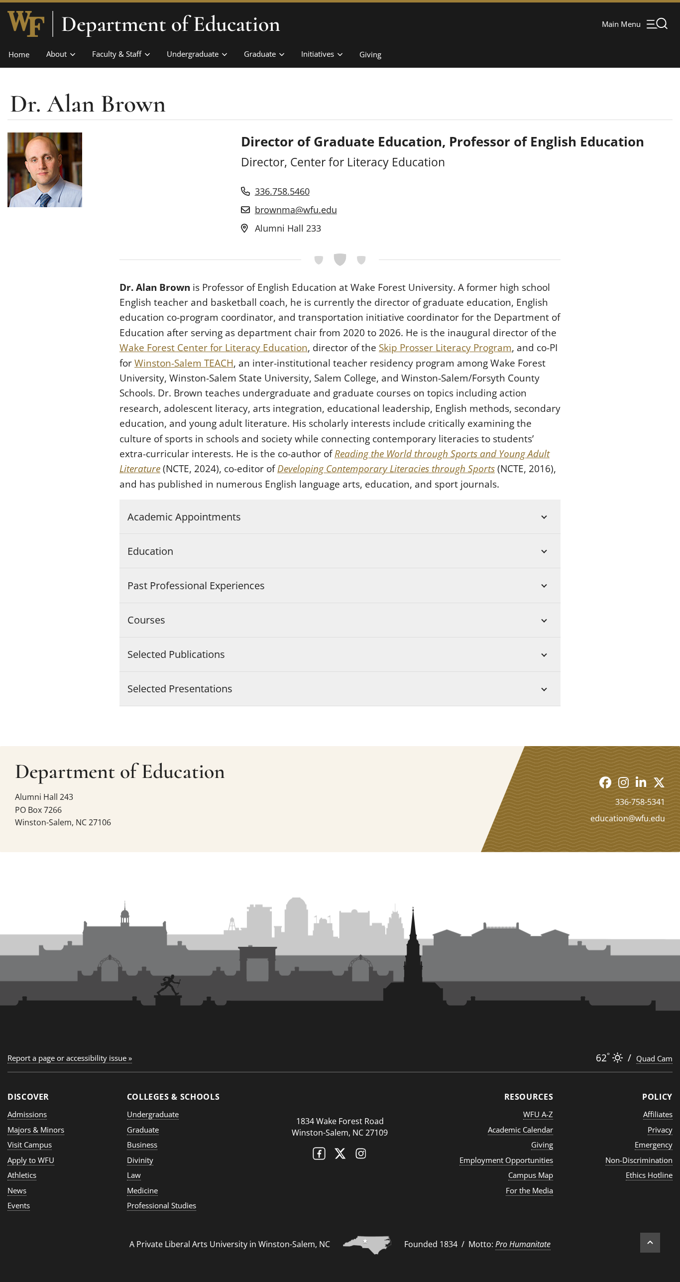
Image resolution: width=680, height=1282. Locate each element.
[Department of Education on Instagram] (623, 782)
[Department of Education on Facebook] (605, 782)
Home (18, 54)
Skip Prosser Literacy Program (445, 347)
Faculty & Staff (116, 54)
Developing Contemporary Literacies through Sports (386, 468)
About (56, 54)
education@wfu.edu (627, 818)
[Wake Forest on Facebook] (319, 1156)
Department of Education (170, 24)
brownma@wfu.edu (296, 210)
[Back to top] (650, 1243)
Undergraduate (193, 54)
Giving (370, 54)
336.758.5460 (282, 191)
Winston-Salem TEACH (183, 363)
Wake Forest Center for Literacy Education (213, 347)
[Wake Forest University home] (25, 24)
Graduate (260, 54)
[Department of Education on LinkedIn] (641, 782)
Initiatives (317, 54)
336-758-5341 (640, 801)
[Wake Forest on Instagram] (361, 1156)
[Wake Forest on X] (340, 1156)
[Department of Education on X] (659, 782)
